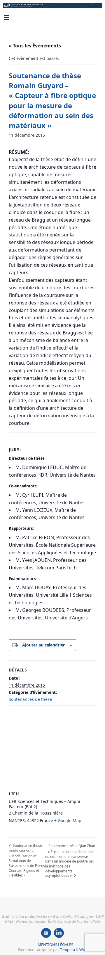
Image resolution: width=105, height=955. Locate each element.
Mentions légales (55, 944)
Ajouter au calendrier (43, 645)
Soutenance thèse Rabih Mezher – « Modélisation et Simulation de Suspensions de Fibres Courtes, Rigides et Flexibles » (27, 860)
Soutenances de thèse (30, 699)
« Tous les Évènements (35, 45)
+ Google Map (67, 820)
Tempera (67, 949)
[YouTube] (46, 933)
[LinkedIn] (59, 933)
